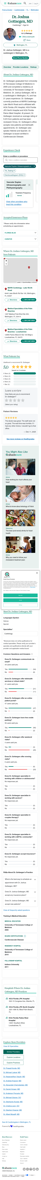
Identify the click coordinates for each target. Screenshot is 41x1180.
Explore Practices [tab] (13, 1062)
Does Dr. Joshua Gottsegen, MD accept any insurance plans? (17, 893)
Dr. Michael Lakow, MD (11, 1072)
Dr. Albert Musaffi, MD (11, 1114)
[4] (19, 400)
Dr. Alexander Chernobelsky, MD (15, 1085)
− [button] (6, 264)
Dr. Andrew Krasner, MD (12, 1081)
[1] (6, 400)
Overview (7, 67)
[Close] (37, 573)
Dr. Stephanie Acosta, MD (13, 1101)
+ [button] (6, 260)
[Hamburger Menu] (5, 3)
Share (28, 40)
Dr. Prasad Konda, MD (11, 1068)
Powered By (6, 1126)
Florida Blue (10, 233)
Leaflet (18, 282)
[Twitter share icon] (34, 1170)
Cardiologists (19, 10)
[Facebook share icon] (24, 1170)
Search (25, 3)
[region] (20, 590)
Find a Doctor (7, 10)
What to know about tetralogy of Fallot (20, 506)
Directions (13, 300)
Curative (8, 239)
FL (27, 10)
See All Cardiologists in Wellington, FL (16, 1122)
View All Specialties (10, 1046)
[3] (14, 400)
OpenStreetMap (27, 282)
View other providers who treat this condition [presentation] (16, 203)
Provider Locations (20, 67)
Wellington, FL (21, 45)
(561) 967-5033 (29, 300)
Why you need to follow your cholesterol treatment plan (16, 558)
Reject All (20, 595)
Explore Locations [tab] (13, 1057)
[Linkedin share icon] (30, 1170)
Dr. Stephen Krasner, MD (12, 1110)
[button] (31, 654)
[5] (23, 400)
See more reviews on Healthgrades (20, 439)
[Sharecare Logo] (14, 3)
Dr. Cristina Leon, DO (11, 1106)
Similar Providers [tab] (13, 1052)
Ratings (33, 67)
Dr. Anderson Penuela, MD (13, 1093)
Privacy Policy (32, 587)
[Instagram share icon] (27, 1170)
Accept (20, 600)
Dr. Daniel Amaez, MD (11, 1089)
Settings (20, 604)
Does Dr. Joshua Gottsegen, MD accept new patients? (17, 902)
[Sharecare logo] (20, 1168)
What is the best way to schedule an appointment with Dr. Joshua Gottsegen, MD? (18, 882)
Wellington (35, 10)
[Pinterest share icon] (37, 1170)
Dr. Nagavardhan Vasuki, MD (14, 1076)
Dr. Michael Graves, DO (12, 1097)
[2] (10, 400)
